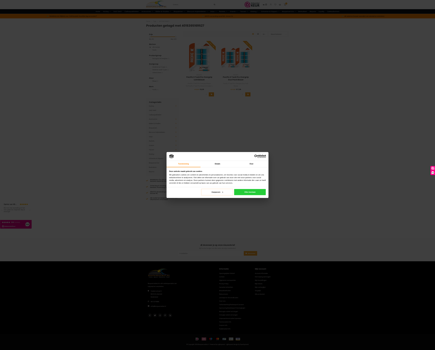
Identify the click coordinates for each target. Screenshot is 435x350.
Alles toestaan (250, 192)
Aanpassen (215, 192)
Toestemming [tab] (183, 164)
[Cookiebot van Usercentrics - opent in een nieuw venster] (256, 156)
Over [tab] (251, 164)
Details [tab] (217, 164)
